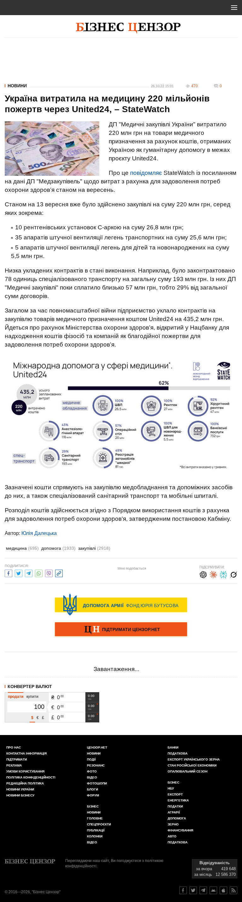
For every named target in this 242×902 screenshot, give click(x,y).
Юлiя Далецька (39, 533)
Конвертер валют (30, 686)
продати (15, 696)
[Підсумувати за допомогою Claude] (213, 574)
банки (173, 747)
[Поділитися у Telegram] (28, 572)
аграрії (174, 812)
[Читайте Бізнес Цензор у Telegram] (203, 890)
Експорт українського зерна (194, 759)
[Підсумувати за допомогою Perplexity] (223, 574)
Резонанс (96, 765)
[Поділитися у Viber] (49, 572)
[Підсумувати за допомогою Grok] (233, 574)
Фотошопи (97, 783)
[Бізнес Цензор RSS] (233, 890)
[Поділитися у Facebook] (8, 572)
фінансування (180, 830)
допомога (58, 548)
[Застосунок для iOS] (223, 890)
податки (175, 806)
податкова (177, 842)
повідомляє (146, 172)
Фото (92, 771)
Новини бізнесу (20, 795)
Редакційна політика (25, 783)
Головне (95, 818)
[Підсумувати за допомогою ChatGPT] (203, 574)
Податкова (177, 753)
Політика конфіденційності (30, 777)
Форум (93, 795)
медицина (22, 548)
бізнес (173, 782)
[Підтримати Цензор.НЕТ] (121, 630)
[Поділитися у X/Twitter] (18, 572)
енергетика (178, 800)
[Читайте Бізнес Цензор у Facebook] (183, 890)
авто (172, 836)
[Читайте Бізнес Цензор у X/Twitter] (193, 890)
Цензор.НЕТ (97, 747)
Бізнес (93, 806)
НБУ (171, 788)
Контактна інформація (26, 753)
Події (91, 759)
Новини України (20, 789)
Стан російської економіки (192, 765)
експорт (175, 794)
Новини (17, 85)
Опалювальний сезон (187, 771)
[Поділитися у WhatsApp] (39, 572)
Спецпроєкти (99, 824)
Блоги (92, 789)
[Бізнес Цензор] (128, 28)
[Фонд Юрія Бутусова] (121, 605)
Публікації (96, 830)
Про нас (13, 747)
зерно (173, 824)
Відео (92, 777)
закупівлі (94, 548)
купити (32, 696)
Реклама (14, 765)
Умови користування (25, 771)
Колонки (94, 836)
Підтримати (16, 759)
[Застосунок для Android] (213, 890)
